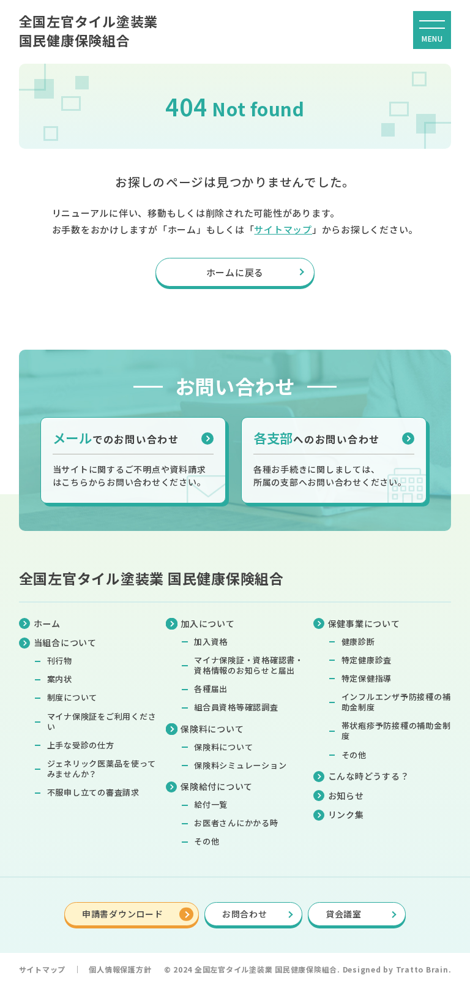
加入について (207, 623)
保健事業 (364, 623)
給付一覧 (211, 804)
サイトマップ (283, 229)
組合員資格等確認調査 (236, 707)
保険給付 (217, 786)
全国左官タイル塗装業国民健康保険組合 (89, 30)
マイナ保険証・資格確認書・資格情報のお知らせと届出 (249, 665)
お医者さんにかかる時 (236, 823)
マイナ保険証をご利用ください (102, 721)
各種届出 (211, 688)
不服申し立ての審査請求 (93, 792)
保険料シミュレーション (240, 765)
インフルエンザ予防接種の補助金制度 (396, 702)
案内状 (59, 679)
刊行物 (59, 660)
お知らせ (346, 795)
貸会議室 (344, 914)
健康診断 (358, 641)
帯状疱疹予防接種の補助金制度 (396, 731)
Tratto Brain (422, 969)
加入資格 (211, 641)
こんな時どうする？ (368, 776)
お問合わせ (244, 914)
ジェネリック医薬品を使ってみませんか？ (101, 769)
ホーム (47, 623)
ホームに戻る (235, 272)
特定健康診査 (366, 660)
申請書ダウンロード (122, 914)
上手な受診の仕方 (80, 745)
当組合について (65, 642)
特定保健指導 (366, 678)
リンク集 (346, 814)
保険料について (223, 747)
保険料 (212, 729)
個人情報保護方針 (120, 969)
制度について (72, 697)
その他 (206, 841)
